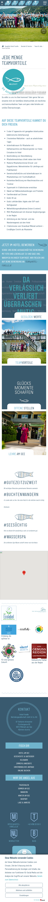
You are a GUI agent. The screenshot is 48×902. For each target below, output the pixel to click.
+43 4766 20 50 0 (34, 824)
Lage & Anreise (24, 802)
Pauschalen (24, 785)
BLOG (34, 841)
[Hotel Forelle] (24, 13)
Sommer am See (24, 788)
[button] (24, 573)
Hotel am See (24, 753)
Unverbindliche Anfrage (24, 767)
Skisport (24, 799)
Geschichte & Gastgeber (24, 756)
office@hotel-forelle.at (14, 825)
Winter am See (24, 795)
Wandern (24, 792)
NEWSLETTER (14, 841)
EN (2, 4)
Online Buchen (24, 770)
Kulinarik (24, 759)
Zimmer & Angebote (24, 763)
